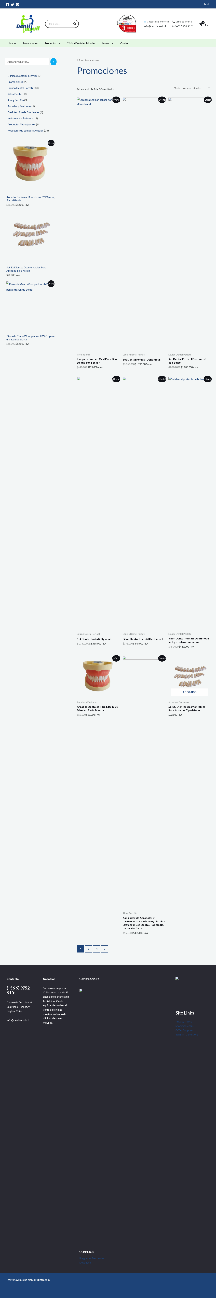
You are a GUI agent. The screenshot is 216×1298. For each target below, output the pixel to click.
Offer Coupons (184, 1030)
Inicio (12, 43)
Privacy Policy (184, 1021)
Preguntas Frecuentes (91, 1258)
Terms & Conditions (187, 1034)
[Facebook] (7, 4)
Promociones (30, 43)
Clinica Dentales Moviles (81, 43)
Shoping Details (185, 1025)
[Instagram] (17, 4)
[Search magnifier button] (74, 23)
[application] (58, 43)
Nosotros (107, 43)
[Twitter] (12, 4)
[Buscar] (53, 61)
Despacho (85, 1262)
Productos (51, 43)
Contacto (125, 43)
